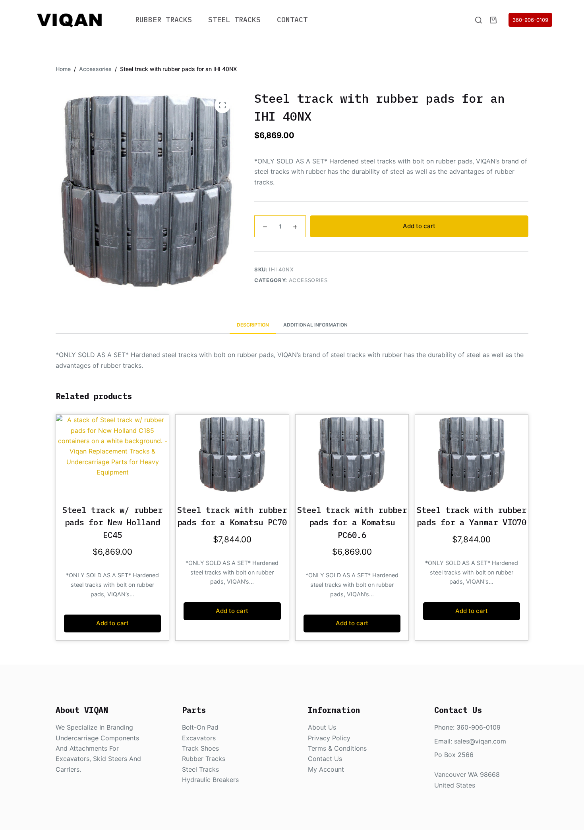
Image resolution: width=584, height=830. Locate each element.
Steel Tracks (234, 19)
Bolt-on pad (200, 727)
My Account (326, 769)
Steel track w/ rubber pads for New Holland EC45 (112, 522)
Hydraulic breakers (210, 780)
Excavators (199, 738)
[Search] (478, 20)
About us (322, 727)
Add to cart (419, 226)
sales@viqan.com (480, 741)
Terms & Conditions (337, 748)
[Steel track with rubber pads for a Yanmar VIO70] (471, 454)
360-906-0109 (530, 20)
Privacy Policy (329, 738)
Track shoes (200, 748)
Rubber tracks (203, 759)
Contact (292, 19)
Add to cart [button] (112, 623)
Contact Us (325, 759)
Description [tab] (253, 325)
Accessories (308, 280)
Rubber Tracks (163, 19)
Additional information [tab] (315, 325)
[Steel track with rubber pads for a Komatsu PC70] (232, 454)
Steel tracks (200, 769)
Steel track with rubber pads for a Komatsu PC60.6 (352, 522)
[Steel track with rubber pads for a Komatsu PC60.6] (352, 454)
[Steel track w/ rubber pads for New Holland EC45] (112, 454)
